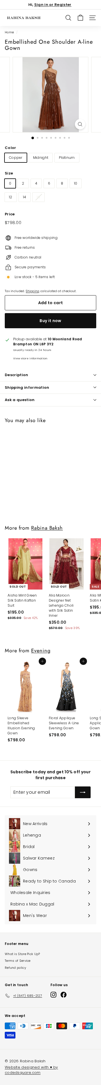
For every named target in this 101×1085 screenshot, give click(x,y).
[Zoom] (80, 124)
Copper (15, 157)
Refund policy (15, 967)
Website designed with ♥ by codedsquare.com (31, 1070)
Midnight (40, 157)
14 (24, 197)
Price (10, 214)
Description (16, 375)
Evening (40, 650)
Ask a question (20, 399)
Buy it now (50, 320)
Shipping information (27, 387)
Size (9, 173)
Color (10, 147)
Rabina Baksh (47, 528)
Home (9, 32)
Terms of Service (18, 960)
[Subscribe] (83, 792)
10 (75, 183)
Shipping (32, 291)
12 (10, 197)
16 (38, 197)
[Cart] (80, 18)
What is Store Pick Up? (22, 954)
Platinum (67, 157)
